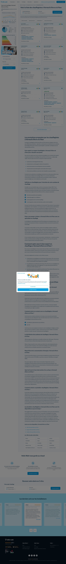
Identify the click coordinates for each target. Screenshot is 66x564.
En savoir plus (33, 286)
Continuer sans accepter (21, 273)
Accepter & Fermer (33, 289)
